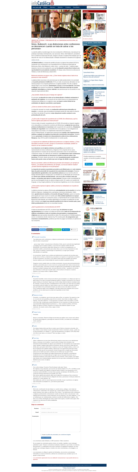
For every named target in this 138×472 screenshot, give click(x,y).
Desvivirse (85, 20)
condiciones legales (66, 434)
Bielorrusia (40, 226)
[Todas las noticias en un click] (95, 187)
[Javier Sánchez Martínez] (88, 244)
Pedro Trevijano (99, 228)
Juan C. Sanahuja (87, 262)
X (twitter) (65, 468)
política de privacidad (52, 434)
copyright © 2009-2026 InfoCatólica (69, 467)
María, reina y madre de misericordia (93, 84)
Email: (37, 412)
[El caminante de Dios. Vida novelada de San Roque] (88, 97)
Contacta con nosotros (57, 465)
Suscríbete (76, 7)
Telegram (66, 229)
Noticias (52, 7)
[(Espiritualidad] (88, 199)
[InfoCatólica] (42, 2)
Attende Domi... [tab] (101, 111)
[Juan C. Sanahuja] (88, 258)
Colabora (68, 7)
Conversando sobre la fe (99, 238)
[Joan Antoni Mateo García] (100, 244)
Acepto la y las (56, 434)
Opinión (60, 7)
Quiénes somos (49, 465)
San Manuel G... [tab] (86, 111)
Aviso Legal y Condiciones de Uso (85, 465)
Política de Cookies (74, 465)
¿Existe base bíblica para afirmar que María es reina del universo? (94, 76)
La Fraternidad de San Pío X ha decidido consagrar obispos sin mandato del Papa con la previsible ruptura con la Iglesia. (93, 150)
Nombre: (36, 408)
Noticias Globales (88, 254)
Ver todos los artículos (88, 38)
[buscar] (104, 7)
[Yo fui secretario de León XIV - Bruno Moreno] (95, 176)
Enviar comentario (46, 437)
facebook (69, 468)
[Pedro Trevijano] (100, 232)
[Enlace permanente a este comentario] (32, 237)
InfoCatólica (36, 7)
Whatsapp (57, 229)
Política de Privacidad (66, 465)
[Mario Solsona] (88, 232)
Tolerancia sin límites (100, 20)
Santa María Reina (88, 72)
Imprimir (74, 229)
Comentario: (35, 416)
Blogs (45, 7)
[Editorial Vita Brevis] (95, 214)
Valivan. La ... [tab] (94, 111)
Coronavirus (45, 226)
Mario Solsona (87, 228)
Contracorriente (99, 254)
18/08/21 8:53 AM (35, 60)
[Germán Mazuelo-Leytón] (100, 258)
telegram (73, 468)
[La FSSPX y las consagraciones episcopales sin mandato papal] (94, 139)
